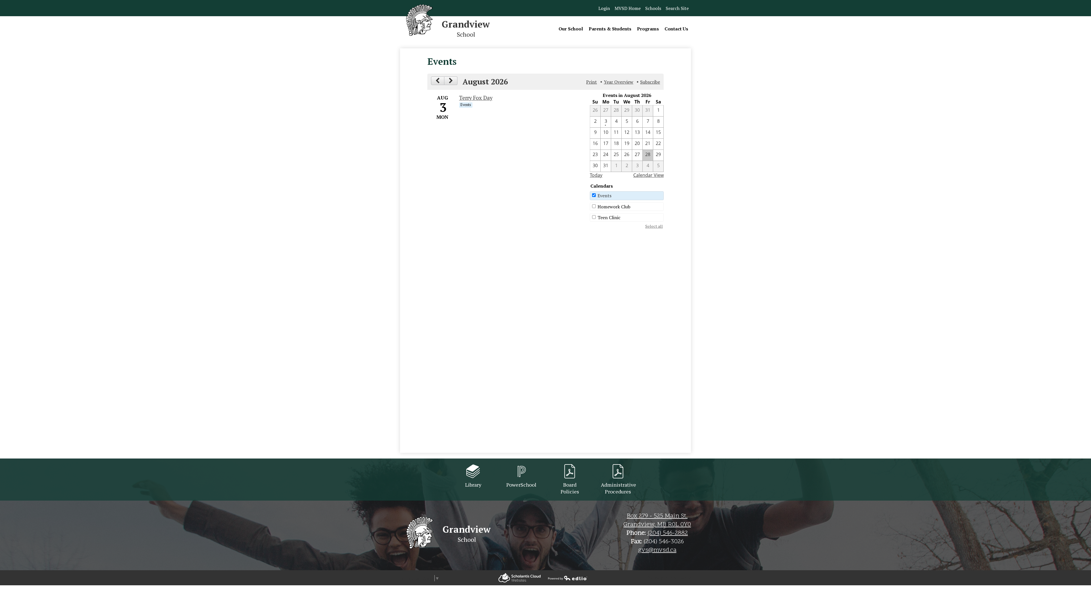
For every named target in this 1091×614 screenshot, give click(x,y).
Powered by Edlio (519, 577)
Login (604, 8)
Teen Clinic (609, 217)
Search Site (677, 8)
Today (596, 175)
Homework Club (613, 207)
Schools (653, 8)
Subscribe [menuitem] (650, 82)
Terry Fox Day (475, 97)
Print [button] (591, 82)
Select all (654, 226)
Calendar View (648, 175)
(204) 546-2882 (667, 533)
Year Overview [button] (618, 82)
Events (604, 195)
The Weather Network (668, 578)
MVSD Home (628, 8)
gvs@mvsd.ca (657, 550)
